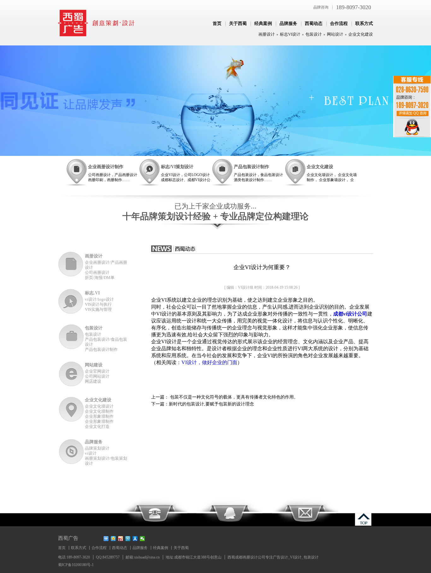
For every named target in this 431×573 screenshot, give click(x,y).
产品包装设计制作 (251, 166)
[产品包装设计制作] (222, 172)
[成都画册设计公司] (96, 34)
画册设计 (266, 34)
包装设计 (313, 34)
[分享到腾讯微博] (128, 538)
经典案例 (263, 23)
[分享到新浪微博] (120, 538)
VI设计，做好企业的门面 (209, 362)
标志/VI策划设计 (177, 166)
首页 (217, 23)
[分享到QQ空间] (113, 538)
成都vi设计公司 (350, 313)
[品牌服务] (71, 450)
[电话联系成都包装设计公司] (154, 512)
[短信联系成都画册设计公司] (305, 512)
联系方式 (364, 23)
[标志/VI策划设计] (149, 172)
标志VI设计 (290, 34)
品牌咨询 (320, 7)
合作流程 (339, 23)
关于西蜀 (238, 23)
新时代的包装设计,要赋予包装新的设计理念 (211, 404)
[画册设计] (71, 264)
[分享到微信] (142, 538)
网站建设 (94, 365)
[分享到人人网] (135, 538)
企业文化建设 (360, 34)
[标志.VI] (71, 301)
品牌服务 (288, 23)
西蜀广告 (68, 538)
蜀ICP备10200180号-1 (76, 565)
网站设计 (335, 34)
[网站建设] (71, 373)
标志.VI (92, 293)
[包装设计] (71, 336)
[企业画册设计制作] (76, 172)
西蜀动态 (313, 23)
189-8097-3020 (353, 7)
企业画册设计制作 (105, 166)
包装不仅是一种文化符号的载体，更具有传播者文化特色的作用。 (233, 397)
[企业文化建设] (295, 172)
